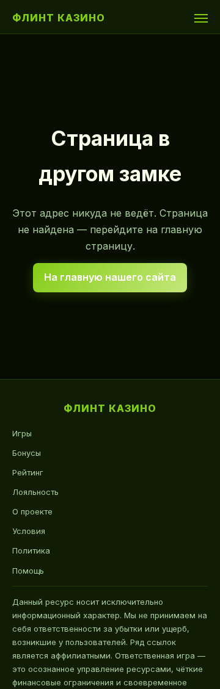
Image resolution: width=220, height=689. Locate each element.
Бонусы (26, 453)
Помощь (28, 570)
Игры (22, 433)
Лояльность (35, 492)
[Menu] (201, 18)
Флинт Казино (58, 18)
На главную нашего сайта (110, 277)
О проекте (32, 511)
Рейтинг (27, 472)
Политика (31, 550)
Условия (28, 531)
